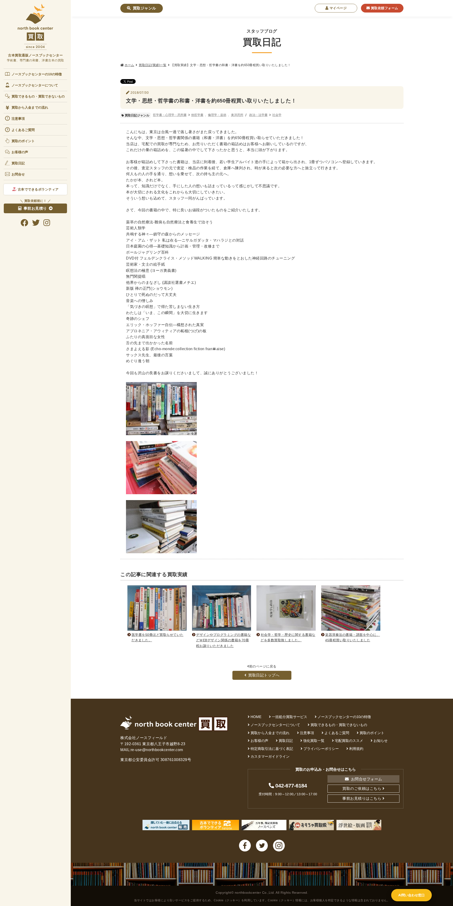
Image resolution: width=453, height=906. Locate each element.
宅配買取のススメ (349, 741)
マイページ (337, 8)
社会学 (276, 115)
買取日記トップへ (263, 675)
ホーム (129, 65)
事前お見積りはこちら (361, 798)
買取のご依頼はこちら (361, 789)
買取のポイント (23, 141)
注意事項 (18, 118)
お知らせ (380, 741)
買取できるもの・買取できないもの (38, 96)
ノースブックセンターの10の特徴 (37, 74)
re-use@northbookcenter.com (157, 750)
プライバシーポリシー (321, 749)
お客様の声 (20, 152)
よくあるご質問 (23, 130)
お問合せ (18, 174)
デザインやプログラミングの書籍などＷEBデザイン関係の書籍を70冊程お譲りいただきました (223, 640)
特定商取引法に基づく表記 (272, 749)
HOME (256, 717)
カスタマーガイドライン (270, 756)
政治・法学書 (258, 115)
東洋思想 (237, 115)
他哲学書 (197, 115)
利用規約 (356, 749)
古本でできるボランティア (38, 189)
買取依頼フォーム (384, 8)
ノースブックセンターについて (35, 85)
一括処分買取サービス (289, 717)
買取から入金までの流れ (30, 107)
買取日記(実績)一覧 (152, 65)
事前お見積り (35, 208)
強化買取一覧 (313, 741)
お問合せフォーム (366, 779)
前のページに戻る (263, 666)
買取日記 (18, 163)
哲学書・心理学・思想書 (170, 115)
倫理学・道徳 (217, 115)
